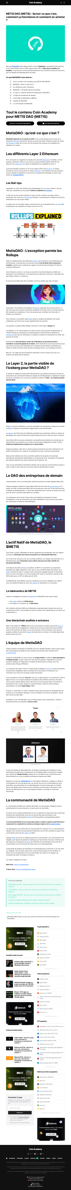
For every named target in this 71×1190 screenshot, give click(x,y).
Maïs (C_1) (42, 1080)
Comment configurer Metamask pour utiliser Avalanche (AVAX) (29, 900)
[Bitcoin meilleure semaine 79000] (9, 994)
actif (59, 204)
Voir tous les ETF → (51, 1066)
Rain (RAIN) (43, 965)
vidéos (26, 833)
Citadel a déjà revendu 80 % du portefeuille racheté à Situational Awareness (23, 963)
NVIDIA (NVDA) (44, 979)
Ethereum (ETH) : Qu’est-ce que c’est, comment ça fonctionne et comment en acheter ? (23, 1049)
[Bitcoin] (9, 1058)
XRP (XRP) (43, 943)
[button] (7, 3)
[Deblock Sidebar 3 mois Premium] (20, 1013)
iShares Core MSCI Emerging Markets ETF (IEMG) (51, 1053)
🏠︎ (6, 1158)
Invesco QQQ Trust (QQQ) (47, 1037)
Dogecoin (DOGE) (45, 957)
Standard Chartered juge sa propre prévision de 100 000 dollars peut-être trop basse (24, 984)
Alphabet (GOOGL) (45, 986)
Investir (42, 1158)
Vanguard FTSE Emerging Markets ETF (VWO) (51, 1058)
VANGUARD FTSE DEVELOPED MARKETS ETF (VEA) (51, 1048)
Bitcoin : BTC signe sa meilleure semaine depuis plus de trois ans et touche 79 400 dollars (23, 994)
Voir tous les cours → (51, 968)
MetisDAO (15, 66)
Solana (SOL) (43, 947)
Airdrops (34, 1158)
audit (29, 632)
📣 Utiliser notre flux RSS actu (35, 1178)
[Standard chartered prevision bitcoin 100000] (9, 984)
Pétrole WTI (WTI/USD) (46, 1084)
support (10, 433)
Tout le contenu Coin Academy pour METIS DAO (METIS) (31, 81)
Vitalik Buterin (25, 781)
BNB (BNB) (43, 940)
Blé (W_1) (42, 1109)
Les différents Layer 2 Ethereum (23, 87)
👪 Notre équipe (35, 1183)
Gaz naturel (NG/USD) (46, 1091)
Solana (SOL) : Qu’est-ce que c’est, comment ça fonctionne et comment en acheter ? (24, 1040)
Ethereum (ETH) (44, 936)
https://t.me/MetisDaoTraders (25, 869)
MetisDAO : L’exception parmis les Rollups (26, 90)
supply (15, 601)
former (48, 669)
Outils (54, 1158)
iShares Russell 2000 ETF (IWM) (49, 1063)
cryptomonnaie (11, 653)
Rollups (35, 261)
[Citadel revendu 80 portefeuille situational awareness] (9, 963)
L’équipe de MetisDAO (20, 101)
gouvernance (54, 486)
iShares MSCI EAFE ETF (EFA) (48, 1040)
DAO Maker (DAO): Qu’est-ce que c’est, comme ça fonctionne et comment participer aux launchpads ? (33, 917)
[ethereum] (9, 1048)
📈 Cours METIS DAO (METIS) (51, 123)
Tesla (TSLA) (43, 1005)
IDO (25, 568)
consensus (9, 335)
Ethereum (17, 141)
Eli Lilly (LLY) (43, 1012)
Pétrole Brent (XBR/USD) (47, 1077)
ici (16, 612)
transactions (19, 164)
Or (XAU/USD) (44, 1087)
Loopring (49, 190)
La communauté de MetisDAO (22, 103)
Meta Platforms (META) (46, 1009)
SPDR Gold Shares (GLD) (47, 1044)
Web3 (10, 428)
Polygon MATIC (18, 175)
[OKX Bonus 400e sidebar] (20, 938)
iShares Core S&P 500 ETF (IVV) (49, 1033)
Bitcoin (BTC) (43, 933)
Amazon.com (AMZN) (46, 993)
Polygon (49, 169)
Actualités (20, 1158)
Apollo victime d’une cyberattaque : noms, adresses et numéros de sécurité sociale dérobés (22, 973)
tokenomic (32, 596)
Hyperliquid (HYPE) (45, 954)
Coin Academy (35, 2)
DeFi (29, 817)
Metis (13, 838)
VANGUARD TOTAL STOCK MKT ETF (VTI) (52, 1026)
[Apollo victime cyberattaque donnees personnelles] (9, 973)
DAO (30, 319)
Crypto (27, 1158)
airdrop (35, 583)
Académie (12, 1158)
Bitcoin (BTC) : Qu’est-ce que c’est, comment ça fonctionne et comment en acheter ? (23, 1059)
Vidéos (48, 1158)
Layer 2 (60, 626)
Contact (59, 1158)
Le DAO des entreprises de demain (24, 95)
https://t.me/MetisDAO (21, 864)
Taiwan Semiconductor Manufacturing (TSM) (50, 997)
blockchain (46, 160)
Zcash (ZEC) (43, 961)
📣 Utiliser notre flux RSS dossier (35, 1180)
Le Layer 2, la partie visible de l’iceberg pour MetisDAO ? (31, 92)
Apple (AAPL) (43, 982)
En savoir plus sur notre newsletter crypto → (19, 1122)
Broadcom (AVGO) (45, 1001)
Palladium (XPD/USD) (46, 1094)
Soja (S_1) (42, 1105)
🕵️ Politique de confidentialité (35, 1186)
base (28, 842)
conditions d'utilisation (23, 1117)
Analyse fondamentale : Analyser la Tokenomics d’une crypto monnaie (31, 903)
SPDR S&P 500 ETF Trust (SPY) (48, 1030)
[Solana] (9, 1038)
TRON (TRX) (43, 950)
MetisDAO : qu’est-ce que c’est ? (23, 84)
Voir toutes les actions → (51, 1016)
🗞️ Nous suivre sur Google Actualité (35, 1177)
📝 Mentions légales (35, 1185)
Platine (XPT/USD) (45, 1098)
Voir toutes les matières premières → (51, 1112)
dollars (8, 572)
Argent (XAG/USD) (45, 1102)
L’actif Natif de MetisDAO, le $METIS (25, 98)
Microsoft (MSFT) (44, 989)
